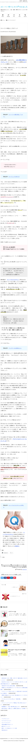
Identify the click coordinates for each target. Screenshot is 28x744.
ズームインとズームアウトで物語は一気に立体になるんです (13, 703)
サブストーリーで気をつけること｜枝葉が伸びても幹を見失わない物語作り (14, 692)
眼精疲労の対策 (12, 640)
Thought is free (21, 740)
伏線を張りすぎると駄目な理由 (8, 685)
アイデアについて (5, 718)
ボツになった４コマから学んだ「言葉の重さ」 (12, 699)
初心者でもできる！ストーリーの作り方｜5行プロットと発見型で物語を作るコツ (14, 682)
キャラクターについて (6, 720)
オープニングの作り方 (14, 176)
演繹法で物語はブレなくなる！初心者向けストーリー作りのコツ (14, 696)
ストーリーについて (11, 20)
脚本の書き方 (24, 567)
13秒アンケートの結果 (13, 630)
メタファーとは (12, 611)
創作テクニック (19, 566)
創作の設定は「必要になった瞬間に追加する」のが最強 (13, 708)
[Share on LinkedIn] (11, 578)
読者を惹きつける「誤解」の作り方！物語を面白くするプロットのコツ (14, 679)
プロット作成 (8, 566)
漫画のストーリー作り (17, 567)
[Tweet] (2, 578)
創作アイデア (13, 566)
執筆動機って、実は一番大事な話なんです (11, 706)
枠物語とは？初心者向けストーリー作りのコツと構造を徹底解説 (14, 688)
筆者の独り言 (4, 730)
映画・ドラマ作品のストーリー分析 (9, 728)
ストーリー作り (22, 564)
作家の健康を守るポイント (7, 724)
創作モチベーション (6, 726)
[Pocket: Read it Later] (14, 578)
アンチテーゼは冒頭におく (15, 348)
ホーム (3, 20)
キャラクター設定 (15, 564)
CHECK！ (17, 546)
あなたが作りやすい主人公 (14, 621)
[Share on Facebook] (5, 578)
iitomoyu (25, 569)
